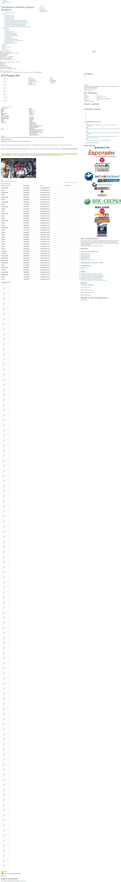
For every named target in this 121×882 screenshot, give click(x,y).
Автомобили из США (9, 15)
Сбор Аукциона (8, 36)
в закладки (52, 83)
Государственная (84, 267)
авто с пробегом (11, 181)
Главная (42, 7)
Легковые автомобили (85, 253)
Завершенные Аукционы (10, 12)
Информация (5, 27)
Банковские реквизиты (9, 41)
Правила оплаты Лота (9, 38)
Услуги (4, 14)
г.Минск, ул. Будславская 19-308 (12, 873)
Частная (82, 268)
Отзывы (4, 44)
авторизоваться (23, 880)
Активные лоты (43, 10)
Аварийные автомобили (28, 72)
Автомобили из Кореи (9, 19)
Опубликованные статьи (92, 121)
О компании (7, 29)
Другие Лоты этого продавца (90, 88)
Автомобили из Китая (9, 17)
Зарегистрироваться (7, 2)
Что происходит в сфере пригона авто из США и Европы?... (99, 140)
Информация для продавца (11, 34)
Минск (51, 79)
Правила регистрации (9, 31)
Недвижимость (86, 265)
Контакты (7, 30)
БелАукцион (3, 72)
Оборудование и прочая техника (92, 262)
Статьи (4, 48)
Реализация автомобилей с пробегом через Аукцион (16, 21)
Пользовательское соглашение (11, 39)
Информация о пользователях (11, 43)
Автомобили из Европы (10, 16)
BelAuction (86, 85)
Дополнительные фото (7, 107)
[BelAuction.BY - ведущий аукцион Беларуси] (20, 7)
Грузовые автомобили (85, 254)
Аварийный (99, 97)
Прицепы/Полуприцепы (85, 256)
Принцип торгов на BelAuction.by (12, 35)
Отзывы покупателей (88, 90)
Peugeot (5, 181)
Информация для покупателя (11, 33)
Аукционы (42, 8)
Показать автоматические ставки (71, 182)
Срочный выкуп (6, 49)
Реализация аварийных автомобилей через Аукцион (16, 20)
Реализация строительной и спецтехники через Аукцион (16, 22)
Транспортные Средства (17, 72)
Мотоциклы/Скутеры (85, 257)
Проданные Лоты (43, 11)
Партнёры (5, 45)
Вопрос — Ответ (6, 46)
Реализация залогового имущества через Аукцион (15, 25)
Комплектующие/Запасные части (87, 259)
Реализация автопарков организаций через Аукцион (16, 24)
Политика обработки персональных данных (14, 40)
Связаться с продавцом (89, 101)
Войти (4, 3)
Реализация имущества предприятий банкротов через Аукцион (18, 26)
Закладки (4, 0)
